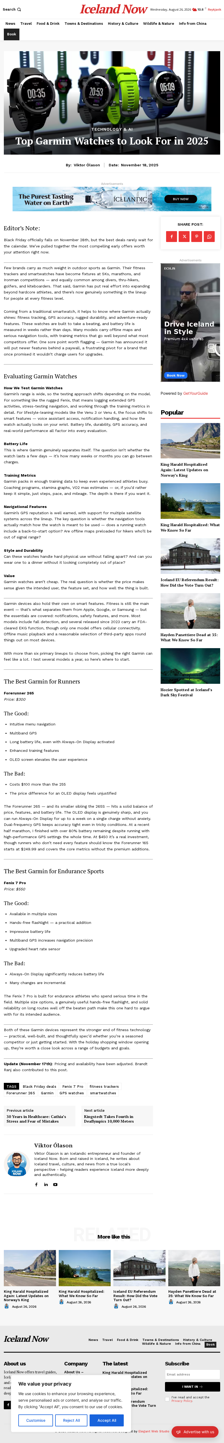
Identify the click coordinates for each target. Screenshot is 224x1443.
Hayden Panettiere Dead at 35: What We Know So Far (189, 637)
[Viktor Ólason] (17, 1164)
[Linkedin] (46, 1183)
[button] (12, 9)
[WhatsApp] (209, 236)
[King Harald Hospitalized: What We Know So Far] (190, 501)
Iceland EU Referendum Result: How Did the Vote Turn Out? (190, 582)
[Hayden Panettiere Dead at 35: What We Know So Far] (190, 611)
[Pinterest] (196, 236)
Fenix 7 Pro (73, 1086)
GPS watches (72, 1093)
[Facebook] (36, 1183)
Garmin (47, 1093)
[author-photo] (7, 1306)
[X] (184, 236)
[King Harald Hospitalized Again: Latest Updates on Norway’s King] (190, 441)
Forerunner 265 (20, 1093)
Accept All (107, 1420)
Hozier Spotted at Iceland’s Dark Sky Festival (186, 692)
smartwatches (103, 1093)
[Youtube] (55, 1183)
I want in (190, 1387)
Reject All (71, 1420)
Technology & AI (112, 129)
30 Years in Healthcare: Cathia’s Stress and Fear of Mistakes (36, 1119)
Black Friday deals (39, 1086)
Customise (35, 1420)
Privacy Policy (182, 1401)
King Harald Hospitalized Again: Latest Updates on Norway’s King (184, 469)
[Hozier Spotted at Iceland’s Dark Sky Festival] (190, 666)
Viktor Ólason (87, 165)
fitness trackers (104, 1086)
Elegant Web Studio (153, 1431)
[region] (71, 1403)
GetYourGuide (195, 393)
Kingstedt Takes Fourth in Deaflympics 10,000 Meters (109, 1119)
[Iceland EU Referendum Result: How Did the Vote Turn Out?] (190, 556)
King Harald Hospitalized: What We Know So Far (190, 527)
